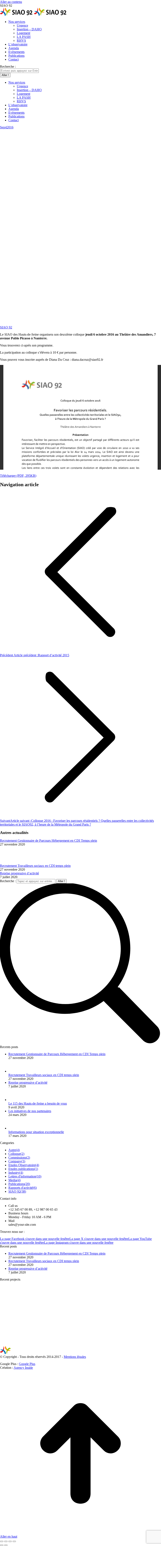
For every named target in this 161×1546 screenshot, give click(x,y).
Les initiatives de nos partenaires (29, 1111)
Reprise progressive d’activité (19, 873)
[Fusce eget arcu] (15, 1311)
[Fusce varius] (48, 1311)
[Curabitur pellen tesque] (15, 1344)
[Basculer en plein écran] (10, 1541)
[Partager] (6, 1541)
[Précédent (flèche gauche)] (1, 1545)
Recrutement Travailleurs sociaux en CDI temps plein (35, 865)
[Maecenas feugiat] (80, 1311)
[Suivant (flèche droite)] (6, 1545)
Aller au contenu (11, 2)
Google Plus (27, 1364)
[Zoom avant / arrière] (14, 1541)
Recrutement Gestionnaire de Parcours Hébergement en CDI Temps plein (48, 840)
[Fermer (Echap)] (1, 1541)
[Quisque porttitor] (145, 1311)
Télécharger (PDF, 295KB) (18, 475)
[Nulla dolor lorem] (112, 1311)
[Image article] (11, 862)
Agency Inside (23, 1367)
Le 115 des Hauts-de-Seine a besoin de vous (37, 1103)
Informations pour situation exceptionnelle (36, 1132)
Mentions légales (75, 1357)
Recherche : (8, 881)
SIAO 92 (6, 327)
